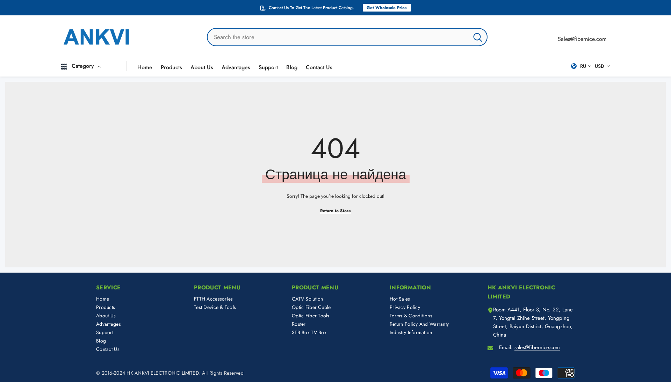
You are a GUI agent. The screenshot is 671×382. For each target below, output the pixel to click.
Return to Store (335, 211)
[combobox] (338, 37)
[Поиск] (347, 37)
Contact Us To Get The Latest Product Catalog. (311, 8)
